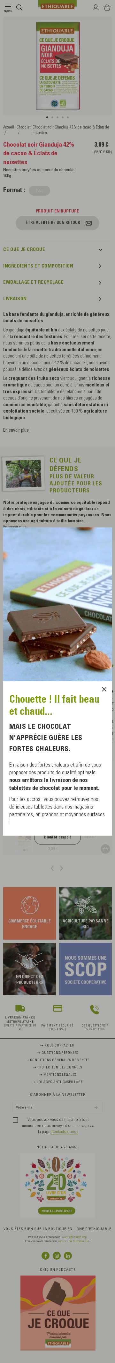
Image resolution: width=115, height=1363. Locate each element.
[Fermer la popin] (104, 689)
